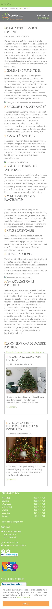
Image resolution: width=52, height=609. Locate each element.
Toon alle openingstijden (12, 521)
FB (3, 551)
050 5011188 (43, 18)
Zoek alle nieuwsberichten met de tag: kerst (25, 352)
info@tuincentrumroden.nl (15, 545)
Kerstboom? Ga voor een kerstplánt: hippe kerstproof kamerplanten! (22, 426)
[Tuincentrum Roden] (12, 16)
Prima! (26, 604)
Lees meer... (11, 406)
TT (8, 551)
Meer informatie (23, 597)
